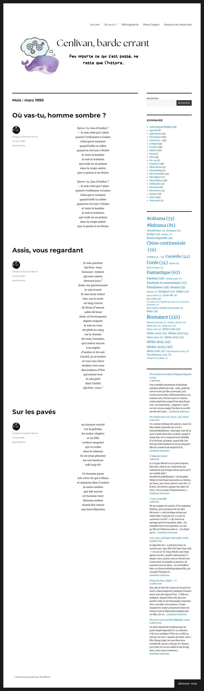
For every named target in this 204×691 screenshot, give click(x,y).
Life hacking (155, 170)
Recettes (153, 187)
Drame (174, 263)
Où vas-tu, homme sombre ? (59, 115)
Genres (177, 287)
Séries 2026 (156, 351)
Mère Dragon (151, 24)
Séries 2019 (171, 329)
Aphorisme (155, 133)
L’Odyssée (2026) (158, 456)
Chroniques (155, 137)
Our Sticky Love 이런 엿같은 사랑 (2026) (169, 417)
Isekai (182, 291)
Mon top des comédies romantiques (165, 308)
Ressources (155, 190)
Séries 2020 (157, 333)
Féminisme (158, 287)
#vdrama (173, 230)
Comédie (177, 256)
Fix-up (153, 160)
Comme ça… (155, 140)
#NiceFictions (156, 230)
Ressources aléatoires (178, 24)
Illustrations (155, 167)
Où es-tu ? (110, 24)
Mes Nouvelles (156, 173)
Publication (155, 184)
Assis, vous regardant (47, 250)
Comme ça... (155, 256)
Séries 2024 (159, 342)
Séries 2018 (154, 329)
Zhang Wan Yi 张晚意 (157, 358)
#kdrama (161, 225)
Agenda (153, 130)
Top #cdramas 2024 (178, 351)
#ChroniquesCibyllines (161, 127)
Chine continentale (166, 246)
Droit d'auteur (155, 268)
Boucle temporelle (160, 238)
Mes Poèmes (18, 145)
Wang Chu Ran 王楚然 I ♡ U (163, 580)
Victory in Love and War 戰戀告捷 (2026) (169, 620)
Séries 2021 (178, 333)
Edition (153, 150)
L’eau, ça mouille (158, 499)
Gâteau (152, 291)
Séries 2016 (154, 326)
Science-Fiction (177, 322)
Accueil (95, 24)
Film (151, 157)
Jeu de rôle (170, 295)
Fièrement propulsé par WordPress (33, 677)
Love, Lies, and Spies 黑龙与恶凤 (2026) (169, 538)
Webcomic (154, 200)
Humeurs (154, 163)
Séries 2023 (174, 337)
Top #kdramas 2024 (159, 354)
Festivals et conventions (167, 283)
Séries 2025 (160, 347)
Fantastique (163, 272)
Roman (153, 194)
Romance (163, 317)
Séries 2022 (155, 337)
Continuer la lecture (179, 411)
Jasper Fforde (154, 295)
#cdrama (160, 218)
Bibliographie (130, 24)
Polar (152, 311)
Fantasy (155, 278)
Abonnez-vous (187, 683)
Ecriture (153, 147)
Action (153, 234)
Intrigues (166, 291)
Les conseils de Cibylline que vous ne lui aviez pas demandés (168, 303)
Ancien (166, 234)
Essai (152, 153)
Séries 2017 (169, 326)
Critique (153, 143)
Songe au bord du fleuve (25, 136)
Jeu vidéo (154, 298)
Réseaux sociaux (156, 322)
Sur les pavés (34, 412)
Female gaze (173, 278)
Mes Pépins (155, 177)
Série (152, 197)
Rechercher (153, 98)
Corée (157, 262)
